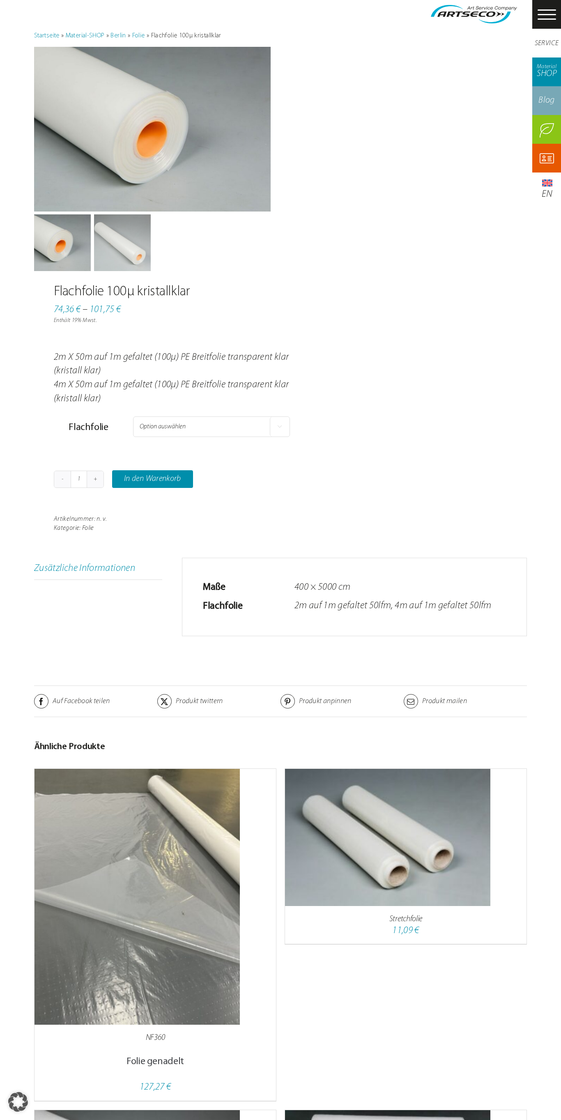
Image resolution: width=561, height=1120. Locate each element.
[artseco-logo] (474, 10)
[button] (18, 1102)
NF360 (155, 1038)
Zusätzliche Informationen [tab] (84, 568)
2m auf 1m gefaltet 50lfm (342, 606)
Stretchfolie (405, 919)
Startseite (47, 35)
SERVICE (547, 43)
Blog (546, 100)
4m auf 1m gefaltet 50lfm (443, 606)
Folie (138, 35)
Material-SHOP (85, 35)
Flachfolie (88, 427)
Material (546, 71)
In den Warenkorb (152, 479)
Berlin (118, 35)
